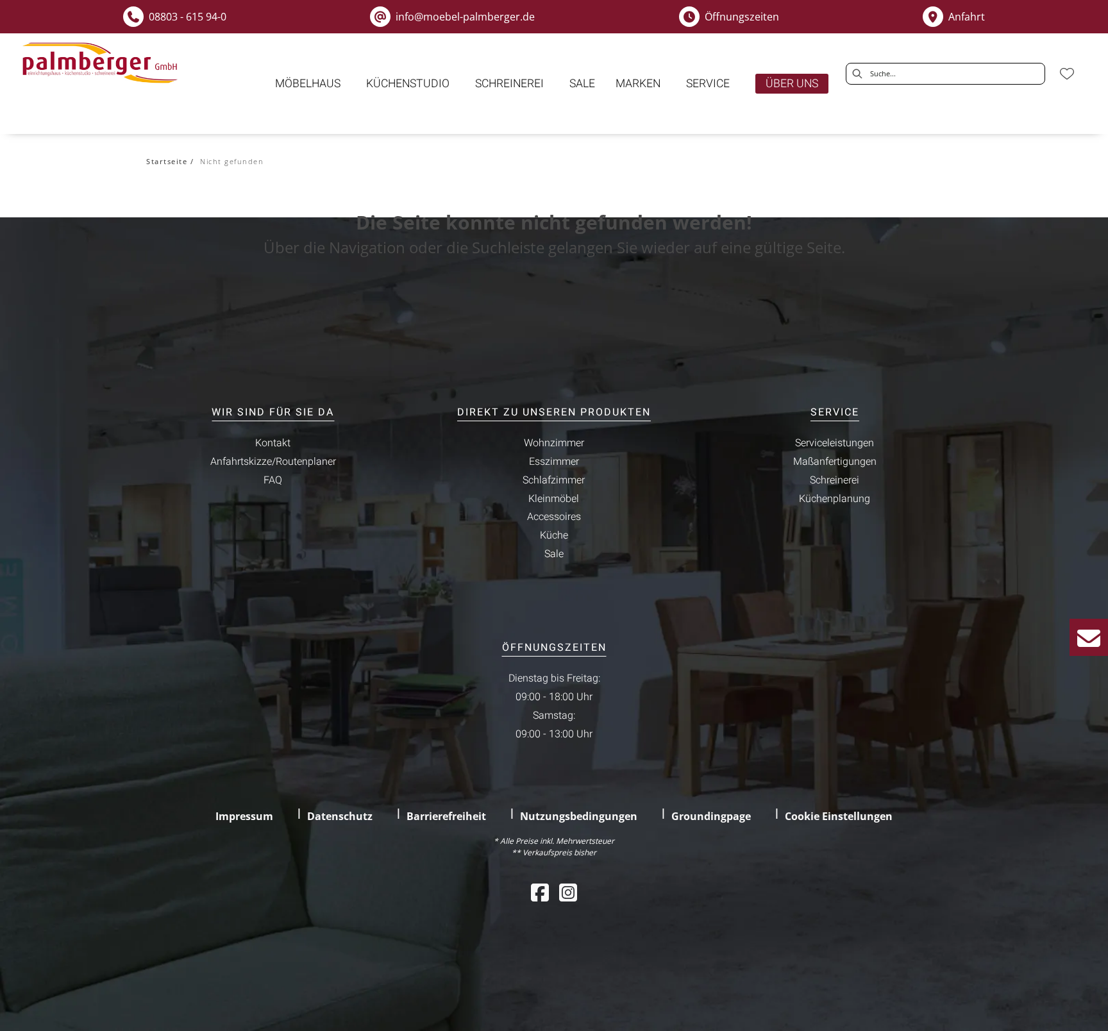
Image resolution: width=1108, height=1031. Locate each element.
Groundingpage (711, 816)
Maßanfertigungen (835, 461)
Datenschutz (340, 816)
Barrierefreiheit (446, 816)
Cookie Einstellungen (839, 816)
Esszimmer (554, 461)
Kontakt (272, 443)
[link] (307, 84)
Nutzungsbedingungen (578, 816)
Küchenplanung (834, 499)
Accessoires (554, 516)
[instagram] (568, 892)
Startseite (166, 161)
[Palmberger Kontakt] (1089, 637)
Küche (554, 535)
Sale (554, 554)
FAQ (273, 480)
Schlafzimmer (554, 480)
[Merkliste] (1067, 73)
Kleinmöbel (553, 499)
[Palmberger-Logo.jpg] (102, 63)
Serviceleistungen (834, 443)
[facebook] (540, 892)
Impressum (244, 816)
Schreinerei (834, 480)
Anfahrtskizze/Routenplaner (273, 461)
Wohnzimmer (554, 443)
